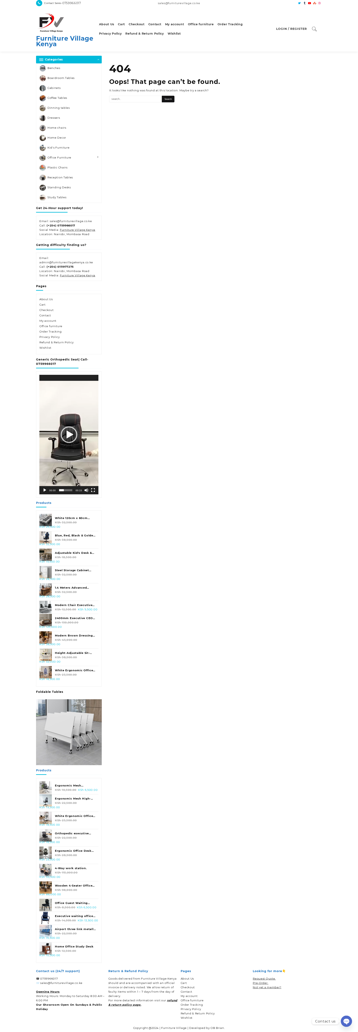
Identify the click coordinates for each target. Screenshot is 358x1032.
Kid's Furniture (58, 147)
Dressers (53, 117)
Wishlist (45, 347)
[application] (68, 434)
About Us (46, 299)
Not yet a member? (267, 987)
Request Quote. (264, 978)
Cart (42, 304)
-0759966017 (71, 3)
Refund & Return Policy (56, 342)
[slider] (65, 490)
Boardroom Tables (61, 78)
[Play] (45, 490)
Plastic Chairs (57, 167)
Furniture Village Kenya (64, 41)
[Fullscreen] (93, 490)
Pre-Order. (260, 983)
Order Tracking (50, 331)
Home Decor (56, 137)
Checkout (46, 310)
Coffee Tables (57, 97)
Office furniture (50, 326)
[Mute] (86, 490)
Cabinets (54, 88)
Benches (53, 68)
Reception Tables (60, 177)
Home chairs (56, 127)
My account (47, 320)
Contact (45, 315)
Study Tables (56, 197)
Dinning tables (58, 107)
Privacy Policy (49, 337)
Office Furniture (59, 157)
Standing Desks (59, 187)
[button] (69, 434)
